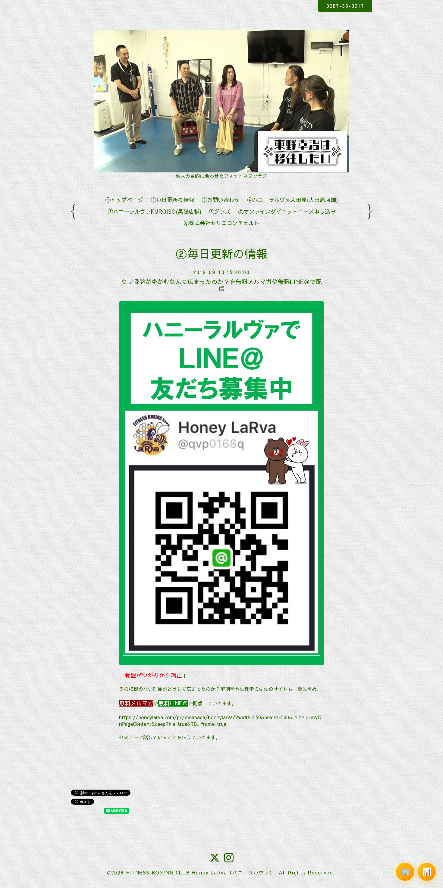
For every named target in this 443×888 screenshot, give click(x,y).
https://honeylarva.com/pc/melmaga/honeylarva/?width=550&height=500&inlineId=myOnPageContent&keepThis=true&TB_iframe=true (220, 720)
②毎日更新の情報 (172, 199)
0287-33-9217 (345, 5)
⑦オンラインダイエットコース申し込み (287, 211)
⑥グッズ (220, 211)
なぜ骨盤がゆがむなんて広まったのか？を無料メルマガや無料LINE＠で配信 (221, 284)
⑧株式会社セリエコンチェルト (221, 223)
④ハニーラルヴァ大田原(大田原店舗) (292, 199)
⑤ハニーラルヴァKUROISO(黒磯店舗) (154, 211)
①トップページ (124, 199)
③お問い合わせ (221, 199)
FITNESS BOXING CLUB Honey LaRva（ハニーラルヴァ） (200, 872)
